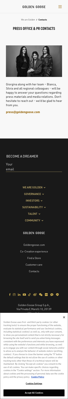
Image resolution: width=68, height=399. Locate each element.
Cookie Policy (37, 376)
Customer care (34, 264)
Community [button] (32, 220)
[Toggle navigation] (60, 6)
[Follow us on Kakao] (52, 294)
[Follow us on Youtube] (24, 294)
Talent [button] (32, 213)
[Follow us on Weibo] (35, 294)
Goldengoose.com (34, 244)
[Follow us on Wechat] (41, 294)
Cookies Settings (34, 383)
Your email (10, 166)
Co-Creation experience (34, 251)
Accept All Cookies (34, 392)
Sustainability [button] (32, 207)
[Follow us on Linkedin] (19, 294)
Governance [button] (32, 194)
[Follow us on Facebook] (10, 294)
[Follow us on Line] (57, 294)
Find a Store (34, 258)
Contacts (34, 271)
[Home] (34, 6)
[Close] (64, 317)
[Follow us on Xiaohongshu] (46, 294)
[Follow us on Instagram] (14, 294)
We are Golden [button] (32, 187)
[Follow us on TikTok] (29, 294)
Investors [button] (32, 200)
